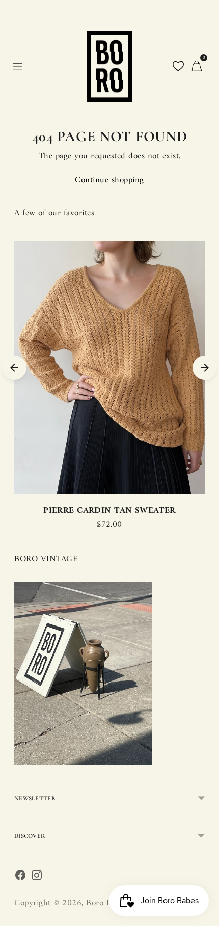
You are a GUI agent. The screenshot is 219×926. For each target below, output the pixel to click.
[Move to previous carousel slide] (14, 368)
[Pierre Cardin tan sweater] (109, 367)
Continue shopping (109, 180)
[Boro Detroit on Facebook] (20, 878)
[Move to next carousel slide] (205, 368)
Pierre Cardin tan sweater (109, 511)
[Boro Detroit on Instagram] (37, 878)
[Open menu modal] (17, 66)
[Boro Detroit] (109, 66)
